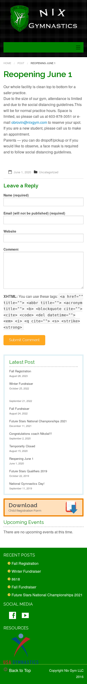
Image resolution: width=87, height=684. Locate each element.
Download (25, 507)
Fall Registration (20, 371)
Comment (11, 249)
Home (7, 63)
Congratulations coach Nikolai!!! (30, 433)
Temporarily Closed (22, 446)
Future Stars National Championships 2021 (38, 421)
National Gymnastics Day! (27, 483)
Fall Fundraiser (19, 408)
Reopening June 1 (21, 458)
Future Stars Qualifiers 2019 (28, 471)
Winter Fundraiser (21, 383)
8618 (16, 579)
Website (9, 231)
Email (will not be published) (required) (34, 213)
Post (20, 63)
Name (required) (16, 195)
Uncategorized (48, 172)
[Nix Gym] (43, 18)
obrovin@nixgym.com (29, 122)
